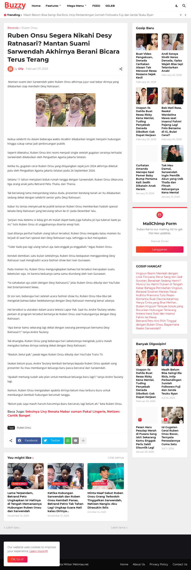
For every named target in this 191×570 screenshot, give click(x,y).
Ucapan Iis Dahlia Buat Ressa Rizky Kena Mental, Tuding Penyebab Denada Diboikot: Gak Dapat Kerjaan (146, 121)
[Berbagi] (121, 69)
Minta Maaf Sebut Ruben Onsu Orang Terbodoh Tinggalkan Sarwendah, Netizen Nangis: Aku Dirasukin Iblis (105, 500)
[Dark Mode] (177, 6)
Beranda (12, 28)
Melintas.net (81, 564)
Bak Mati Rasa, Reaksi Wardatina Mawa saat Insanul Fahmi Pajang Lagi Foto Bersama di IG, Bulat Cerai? (172, 121)
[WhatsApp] (68, 440)
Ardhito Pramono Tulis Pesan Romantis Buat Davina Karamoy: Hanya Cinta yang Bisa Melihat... (157, 299)
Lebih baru (13, 527)
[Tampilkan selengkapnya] (83, 440)
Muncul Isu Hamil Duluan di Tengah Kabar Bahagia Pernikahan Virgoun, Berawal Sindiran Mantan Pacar (159, 288)
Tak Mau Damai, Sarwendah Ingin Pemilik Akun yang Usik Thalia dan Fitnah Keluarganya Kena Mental (172, 179)
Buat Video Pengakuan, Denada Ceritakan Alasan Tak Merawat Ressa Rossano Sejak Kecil (146, 65)
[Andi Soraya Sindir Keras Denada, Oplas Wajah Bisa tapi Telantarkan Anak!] (173, 41)
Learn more (37, 551)
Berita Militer (63, 564)
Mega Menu (75, 5)
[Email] (75, 440)
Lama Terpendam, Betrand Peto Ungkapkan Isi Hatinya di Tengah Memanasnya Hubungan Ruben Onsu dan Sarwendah (24, 502)
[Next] (185, 15)
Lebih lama (118, 527)
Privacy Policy (159, 564)
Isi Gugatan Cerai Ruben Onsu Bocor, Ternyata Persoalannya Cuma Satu (171, 436)
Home (36, 5)
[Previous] (181, 15)
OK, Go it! (17, 559)
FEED (96, 5)
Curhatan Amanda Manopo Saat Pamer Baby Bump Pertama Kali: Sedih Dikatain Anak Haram (146, 177)
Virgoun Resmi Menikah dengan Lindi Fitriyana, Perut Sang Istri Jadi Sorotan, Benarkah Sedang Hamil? (159, 277)
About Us (139, 564)
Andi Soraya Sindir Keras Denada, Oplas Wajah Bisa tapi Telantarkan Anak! (172, 62)
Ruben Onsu (29, 28)
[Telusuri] (184, 6)
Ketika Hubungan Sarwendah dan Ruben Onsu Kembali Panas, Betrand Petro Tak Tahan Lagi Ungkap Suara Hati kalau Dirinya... (65, 502)
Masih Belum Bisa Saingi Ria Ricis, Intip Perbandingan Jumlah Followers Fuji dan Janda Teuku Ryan (88, 15)
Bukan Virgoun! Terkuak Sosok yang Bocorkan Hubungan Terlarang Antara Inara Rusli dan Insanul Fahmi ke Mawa (159, 312)
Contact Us (180, 564)
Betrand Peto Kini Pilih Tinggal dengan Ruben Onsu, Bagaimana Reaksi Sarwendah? (157, 324)
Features (52, 5)
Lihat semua (116, 457)
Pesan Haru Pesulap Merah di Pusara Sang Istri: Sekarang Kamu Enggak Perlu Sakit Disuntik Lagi (146, 437)
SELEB (110, 5)
